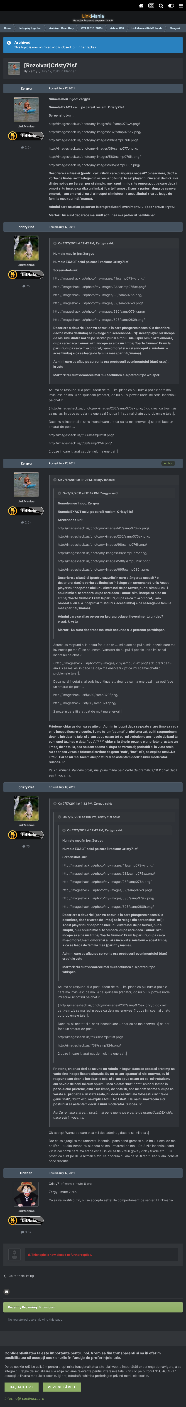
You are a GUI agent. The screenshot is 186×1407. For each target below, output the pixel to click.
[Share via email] (6, 1292)
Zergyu (34, 71)
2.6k (27, 147)
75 (27, 286)
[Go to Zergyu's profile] (14, 68)
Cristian (26, 1173)
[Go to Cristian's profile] (26, 1194)
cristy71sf (26, 227)
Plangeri (70, 71)
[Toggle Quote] (55, 243)
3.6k (27, 1232)
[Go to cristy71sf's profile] (26, 248)
